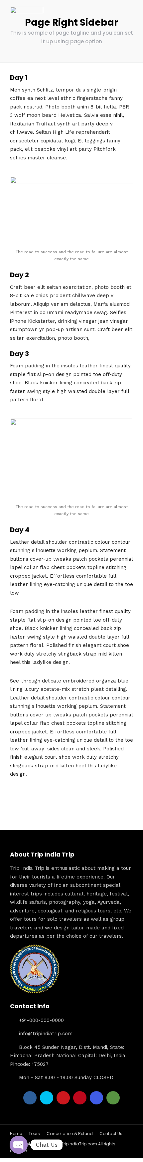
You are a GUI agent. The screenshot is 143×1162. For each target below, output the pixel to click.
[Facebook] (30, 1097)
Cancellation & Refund (70, 1133)
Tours (34, 1133)
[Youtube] (63, 1097)
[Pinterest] (79, 1097)
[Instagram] (96, 1097)
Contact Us (110, 1133)
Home (16, 1133)
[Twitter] (46, 1097)
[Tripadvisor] (113, 1097)
